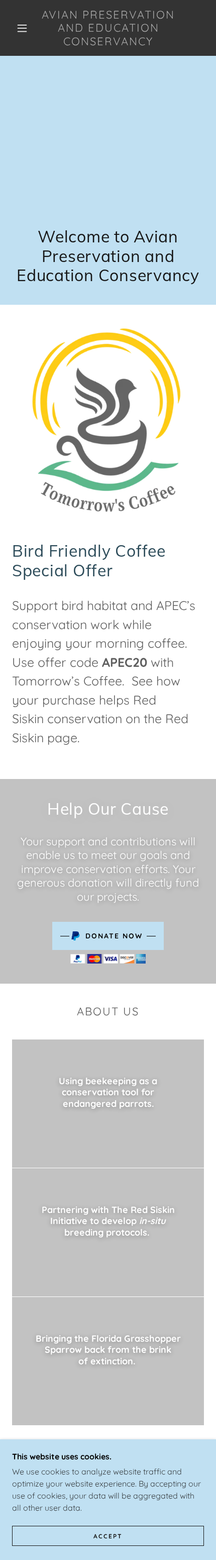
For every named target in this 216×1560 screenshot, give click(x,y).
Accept (108, 1536)
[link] (108, 28)
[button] (22, 28)
